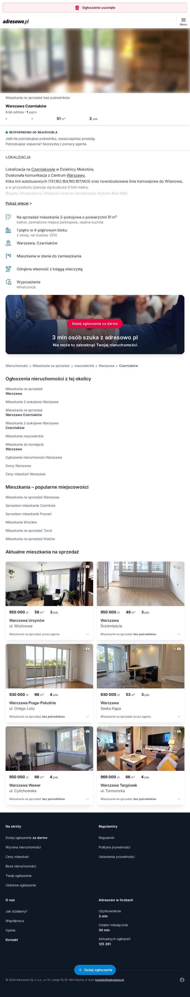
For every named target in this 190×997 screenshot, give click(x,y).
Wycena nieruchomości (23, 847)
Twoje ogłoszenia (19, 876)
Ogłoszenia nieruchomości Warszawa (34, 457)
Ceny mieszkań (17, 857)
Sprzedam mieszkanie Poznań (28, 514)
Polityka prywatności (114, 847)
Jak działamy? (16, 911)
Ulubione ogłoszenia (21, 885)
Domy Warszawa (18, 466)
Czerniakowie (43, 169)
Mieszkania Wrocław (21, 522)
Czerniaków (128, 366)
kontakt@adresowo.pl (109, 979)
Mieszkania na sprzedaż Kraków (30, 539)
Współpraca (15, 921)
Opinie (10, 930)
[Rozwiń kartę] (87, 634)
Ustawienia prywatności (117, 857)
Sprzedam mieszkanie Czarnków (30, 505)
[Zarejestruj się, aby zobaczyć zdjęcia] (95, 60)
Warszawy (76, 175)
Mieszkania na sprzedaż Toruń (29, 530)
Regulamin (106, 838)
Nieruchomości (17, 366)
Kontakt (12, 940)
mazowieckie (84, 366)
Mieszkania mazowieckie (24, 436)
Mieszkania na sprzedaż (51, 366)
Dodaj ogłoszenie (27, 838)
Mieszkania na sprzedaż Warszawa (32, 497)
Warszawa (106, 366)
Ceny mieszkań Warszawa (25, 474)
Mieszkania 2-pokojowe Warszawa (32, 402)
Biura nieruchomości (21, 866)
